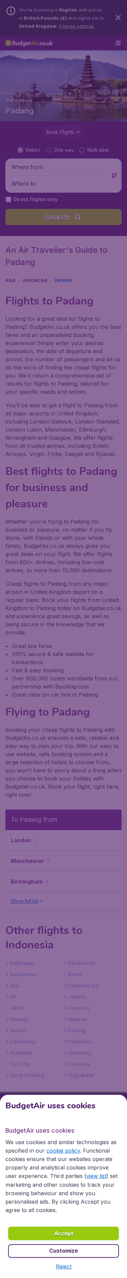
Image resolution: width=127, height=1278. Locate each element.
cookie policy (63, 1150)
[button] (63, 1266)
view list (96, 1176)
